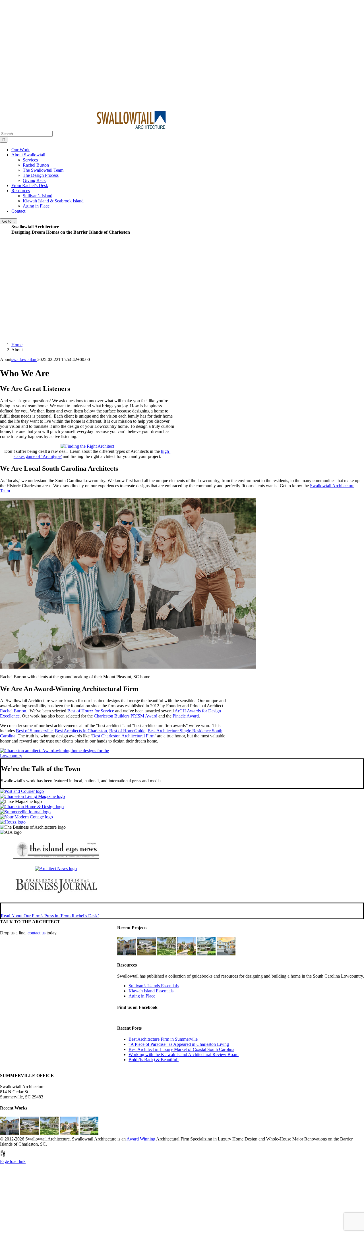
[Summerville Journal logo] (25, 811)
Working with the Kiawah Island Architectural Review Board (184, 1054)
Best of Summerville (34, 730)
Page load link (13, 1161)
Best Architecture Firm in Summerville (163, 1039)
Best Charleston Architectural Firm (123, 735)
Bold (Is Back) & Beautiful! (154, 1059)
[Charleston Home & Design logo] (32, 806)
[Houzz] (3, 1156)
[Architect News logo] (56, 868)
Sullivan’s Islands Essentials (154, 985)
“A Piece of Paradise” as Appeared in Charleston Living (179, 1044)
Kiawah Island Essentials (151, 990)
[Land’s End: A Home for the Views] (147, 953)
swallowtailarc (24, 359)
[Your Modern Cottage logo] (26, 816)
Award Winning (141, 1138)
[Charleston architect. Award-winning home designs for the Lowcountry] (58, 755)
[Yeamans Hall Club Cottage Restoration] (167, 953)
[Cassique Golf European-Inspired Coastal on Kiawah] (187, 953)
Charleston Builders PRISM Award (125, 716)
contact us (37, 932)
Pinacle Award (186, 716)
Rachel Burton (13, 710)
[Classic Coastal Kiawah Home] (127, 953)
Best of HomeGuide (127, 730)
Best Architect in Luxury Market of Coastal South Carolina (181, 1049)
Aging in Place (142, 996)
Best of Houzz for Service (90, 710)
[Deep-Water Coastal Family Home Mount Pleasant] (207, 953)
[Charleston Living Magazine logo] (32, 796)
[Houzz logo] (13, 822)
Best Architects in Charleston (81, 730)
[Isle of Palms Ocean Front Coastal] (226, 953)
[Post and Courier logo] (22, 791)
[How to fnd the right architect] (87, 446)
